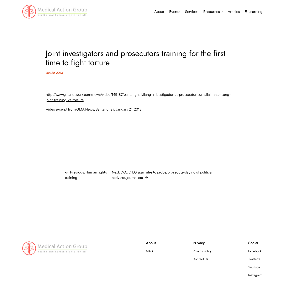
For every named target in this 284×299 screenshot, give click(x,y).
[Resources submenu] (222, 12)
